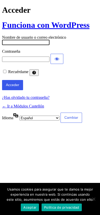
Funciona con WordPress (45, 25)
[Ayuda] (34, 72)
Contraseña (11, 51)
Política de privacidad (61, 207)
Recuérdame (18, 72)
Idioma (7, 118)
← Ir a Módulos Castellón (23, 106)
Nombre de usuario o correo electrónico (34, 37)
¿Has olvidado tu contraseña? (25, 97)
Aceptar (29, 207)
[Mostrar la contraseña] (57, 59)
